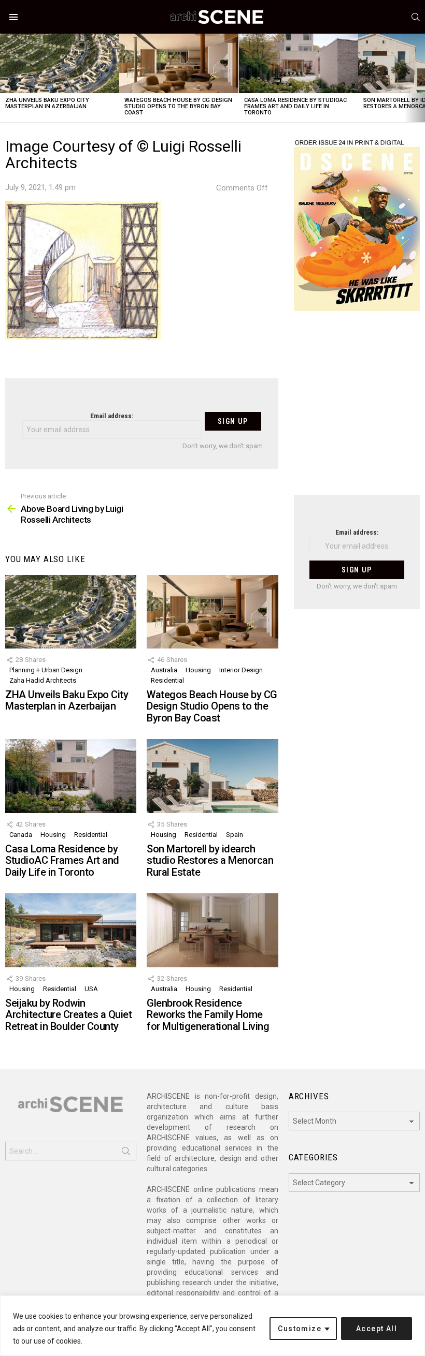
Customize (299, 1328)
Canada (20, 834)
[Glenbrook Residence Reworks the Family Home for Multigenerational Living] (212, 930)
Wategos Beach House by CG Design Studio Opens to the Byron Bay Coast (178, 106)
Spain (234, 834)
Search (126, 1153)
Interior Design (241, 670)
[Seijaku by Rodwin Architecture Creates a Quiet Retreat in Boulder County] (70, 930)
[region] (212, 1325)
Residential (167, 680)
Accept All (376, 1328)
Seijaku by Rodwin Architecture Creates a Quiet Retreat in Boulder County (68, 1015)
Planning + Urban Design (45, 670)
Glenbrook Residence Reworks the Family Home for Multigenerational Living (208, 1015)
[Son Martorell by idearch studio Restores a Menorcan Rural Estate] (212, 776)
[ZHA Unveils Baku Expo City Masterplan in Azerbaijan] (59, 63)
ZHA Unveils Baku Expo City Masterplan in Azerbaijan (47, 103)
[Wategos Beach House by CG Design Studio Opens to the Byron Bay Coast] (178, 63)
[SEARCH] (416, 17)
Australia (164, 670)
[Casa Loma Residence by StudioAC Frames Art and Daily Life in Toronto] (298, 63)
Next (420, 78)
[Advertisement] (357, 409)
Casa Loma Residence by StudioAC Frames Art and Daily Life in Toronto (295, 106)
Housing (198, 670)
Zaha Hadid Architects (42, 680)
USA (91, 989)
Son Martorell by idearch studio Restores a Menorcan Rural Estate (210, 860)
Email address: (111, 416)
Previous (5, 78)
